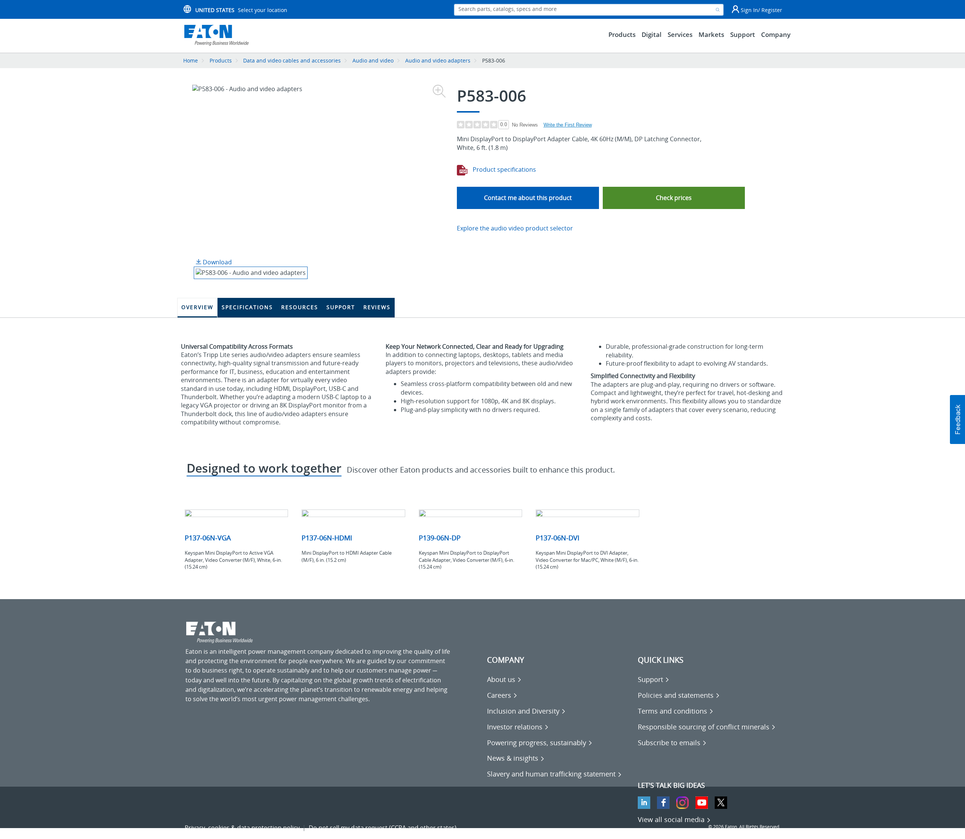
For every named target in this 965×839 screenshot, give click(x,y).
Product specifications (503, 169)
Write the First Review (568, 125)
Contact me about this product (528, 198)
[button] (674, 198)
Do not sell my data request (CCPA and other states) (382, 828)
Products (221, 60)
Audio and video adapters (437, 60)
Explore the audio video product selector (515, 228)
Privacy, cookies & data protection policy (242, 828)
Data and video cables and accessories (292, 60)
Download (216, 262)
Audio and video (373, 60)
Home (190, 60)
